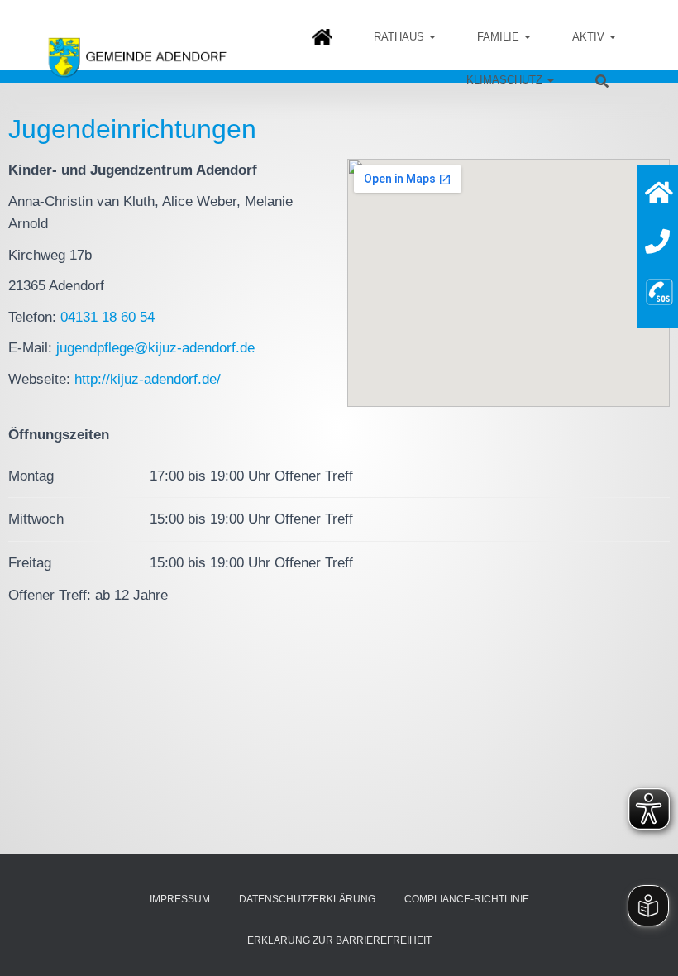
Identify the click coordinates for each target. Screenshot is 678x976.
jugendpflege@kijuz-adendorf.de (155, 348)
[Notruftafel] (659, 290)
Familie (500, 37)
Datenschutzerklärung (307, 899)
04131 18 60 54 (107, 317)
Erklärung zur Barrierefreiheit (339, 940)
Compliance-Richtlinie (466, 899)
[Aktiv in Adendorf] (594, 36)
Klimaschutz (506, 80)
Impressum (180, 899)
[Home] (659, 193)
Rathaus (400, 37)
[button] (431, 37)
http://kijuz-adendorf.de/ (147, 379)
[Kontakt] (657, 242)
